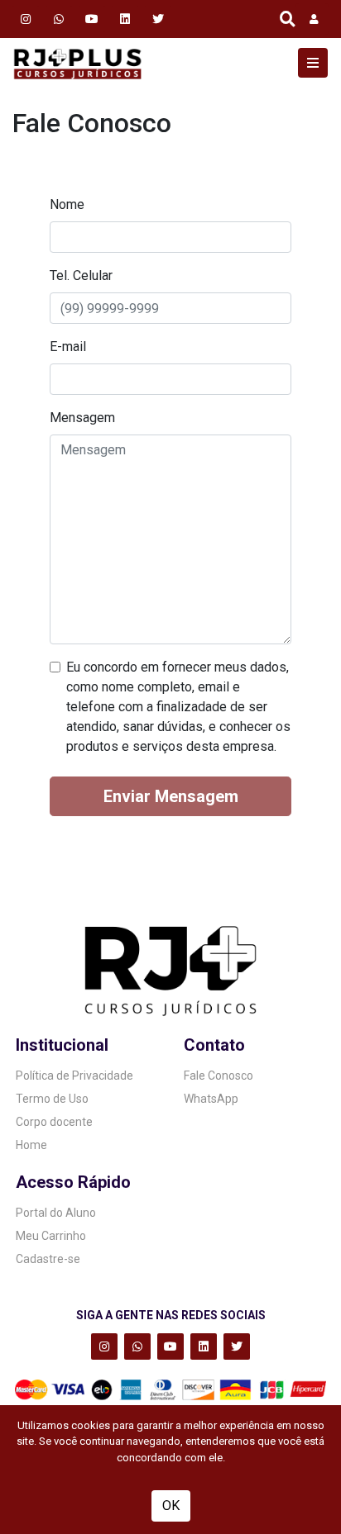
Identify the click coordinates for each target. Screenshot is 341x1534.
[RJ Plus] (59, 18)
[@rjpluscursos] (25, 18)
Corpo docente (54, 1121)
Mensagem (82, 417)
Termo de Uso (52, 1098)
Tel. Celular (81, 275)
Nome (67, 204)
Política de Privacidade (74, 1075)
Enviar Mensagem (170, 796)
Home (31, 1145)
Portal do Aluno (56, 1212)
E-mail (68, 346)
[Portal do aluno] (312, 19)
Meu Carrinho (51, 1235)
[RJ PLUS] (77, 63)
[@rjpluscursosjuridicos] (92, 18)
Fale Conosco (218, 1075)
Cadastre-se (48, 1259)
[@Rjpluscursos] (158, 18)
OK (171, 1505)
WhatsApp (211, 1098)
